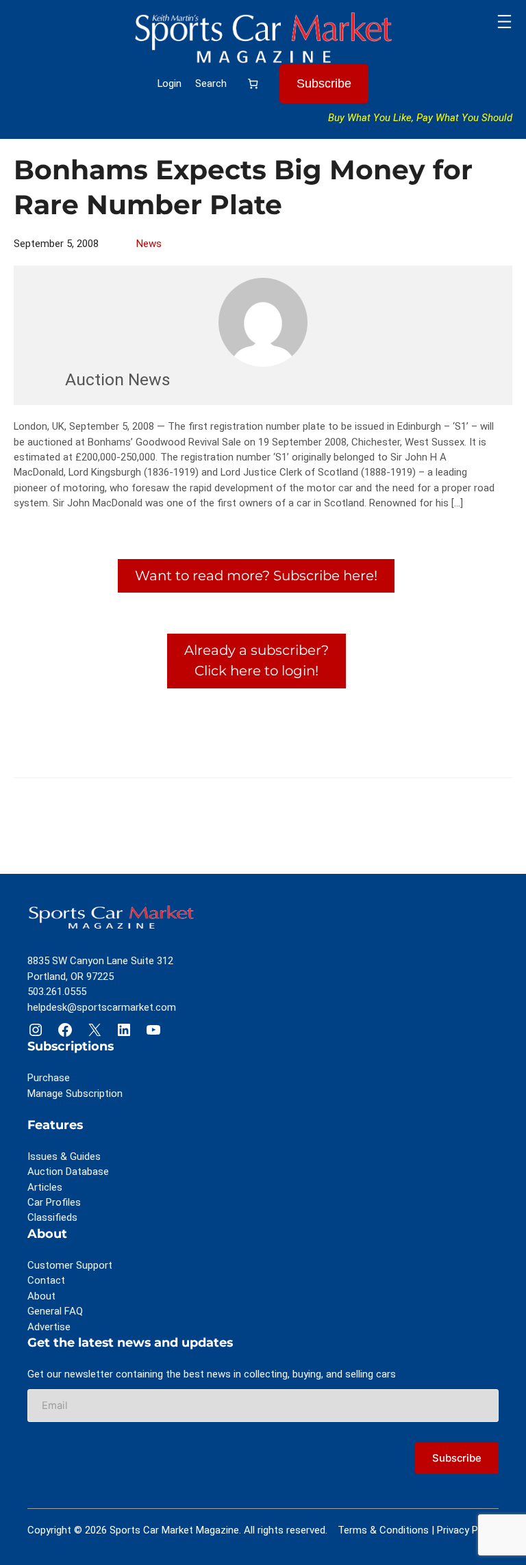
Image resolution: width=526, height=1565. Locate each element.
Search (211, 83)
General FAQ (55, 1311)
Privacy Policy (468, 1530)
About (41, 1296)
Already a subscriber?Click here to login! (256, 660)
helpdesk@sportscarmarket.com (101, 1007)
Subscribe (324, 83)
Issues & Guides (64, 1156)
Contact (46, 1280)
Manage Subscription (75, 1093)
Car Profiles (54, 1202)
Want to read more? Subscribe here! (256, 575)
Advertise (49, 1327)
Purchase (48, 1078)
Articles (44, 1187)
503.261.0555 (56, 991)
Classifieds (52, 1217)
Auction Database (68, 1171)
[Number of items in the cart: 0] (253, 83)
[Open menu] (504, 21)
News (149, 243)
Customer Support (69, 1265)
